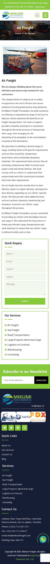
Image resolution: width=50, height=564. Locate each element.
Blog (4, 458)
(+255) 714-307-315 (19, 526)
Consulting (13, 354)
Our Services (8, 449)
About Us (6, 445)
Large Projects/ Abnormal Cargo (24, 339)
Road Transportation (19, 334)
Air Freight (13, 325)
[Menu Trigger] (45, 15)
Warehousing (15, 349)
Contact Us (7, 454)
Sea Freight (13, 330)
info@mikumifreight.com (19, 535)
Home (18, 33)
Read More (40, 6)
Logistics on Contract (19, 344)
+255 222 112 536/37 (16, 531)
